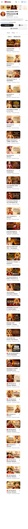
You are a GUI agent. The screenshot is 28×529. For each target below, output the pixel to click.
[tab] (8, 32)
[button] (19, 32)
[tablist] (14, 32)
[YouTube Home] (8, 2)
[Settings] (19, 2)
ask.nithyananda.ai (5, 22)
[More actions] (19, 48)
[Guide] (2, 2)
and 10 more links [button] (12, 22)
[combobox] (10, 37)
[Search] (16, 2)
